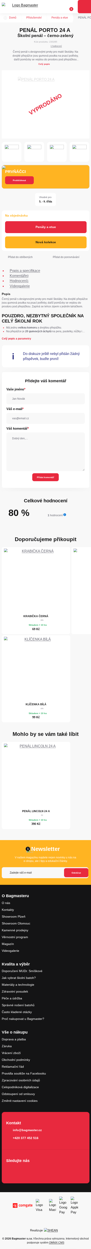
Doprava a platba (14, 1039)
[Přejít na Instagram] (23, 1170)
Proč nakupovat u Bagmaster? (23, 1019)
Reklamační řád (13, 1066)
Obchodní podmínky (16, 1060)
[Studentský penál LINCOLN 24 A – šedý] (36, 775)
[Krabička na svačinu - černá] (36, 580)
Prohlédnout (19, 180)
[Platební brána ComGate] (22, 1205)
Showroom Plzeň (13, 916)
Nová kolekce (46, 242)
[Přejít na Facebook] (10, 1170)
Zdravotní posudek (15, 991)
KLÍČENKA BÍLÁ (36, 704)
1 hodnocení (56, 46)
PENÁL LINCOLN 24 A (36, 811)
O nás (6, 903)
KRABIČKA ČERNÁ (35, 616)
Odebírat (76, 873)
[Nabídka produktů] (84, 6)
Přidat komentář (45, 477)
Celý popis (44, 64)
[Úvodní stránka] (5, 18)
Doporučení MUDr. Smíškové (22, 971)
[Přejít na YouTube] (36, 1170)
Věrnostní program (15, 937)
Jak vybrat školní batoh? (19, 978)
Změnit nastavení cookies (20, 1100)
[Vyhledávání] (52, 6)
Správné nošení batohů (18, 1005)
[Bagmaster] (23, 7)
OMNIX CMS (56, 1242)
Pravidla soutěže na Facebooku (24, 1073)
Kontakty (8, 909)
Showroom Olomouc (16, 923)
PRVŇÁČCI (15, 171)
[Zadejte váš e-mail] (45, 872)
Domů (12, 17)
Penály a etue (59, 17)
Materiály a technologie (18, 984)
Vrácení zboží (11, 1053)
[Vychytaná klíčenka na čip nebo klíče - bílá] (36, 669)
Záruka (7, 1046)
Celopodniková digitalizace (20, 1087)
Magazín (8, 944)
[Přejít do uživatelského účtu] (60, 6)
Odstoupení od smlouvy (18, 1094)
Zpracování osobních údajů (21, 1080)
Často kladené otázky (17, 1012)
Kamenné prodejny (15, 930)
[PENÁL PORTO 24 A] (45, 104)
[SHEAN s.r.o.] (52, 1230)
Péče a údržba (12, 998)
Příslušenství (34, 17)
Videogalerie (10, 950)
